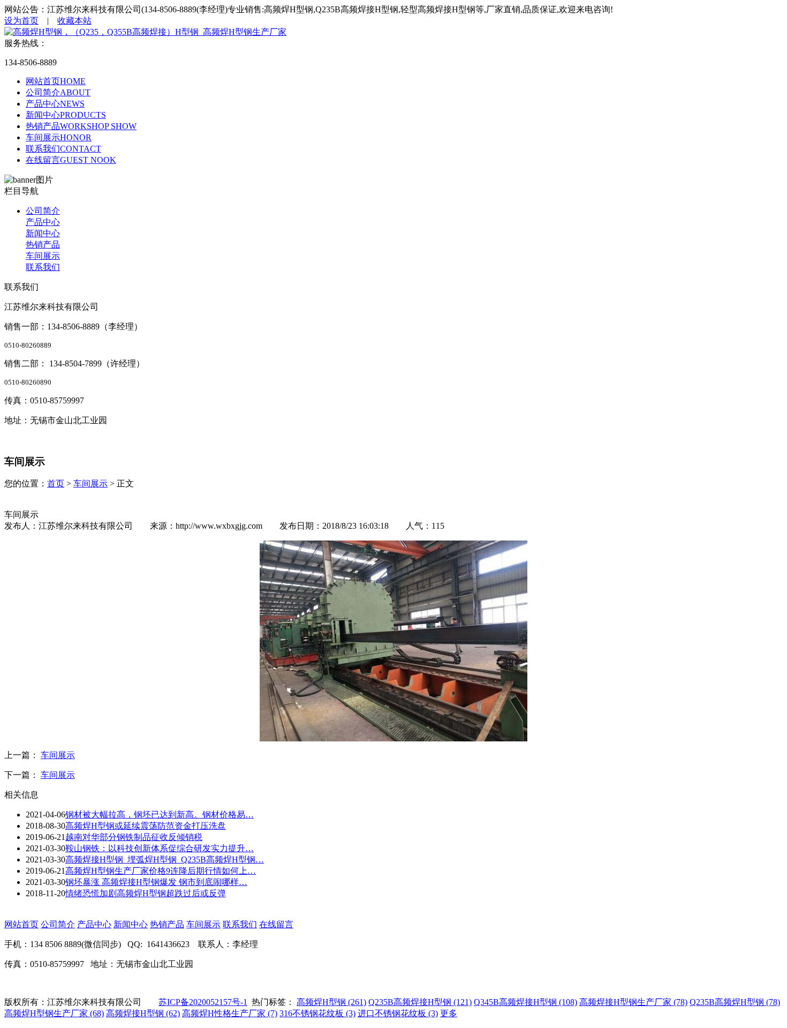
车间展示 (43, 255)
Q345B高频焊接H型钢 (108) (525, 1002)
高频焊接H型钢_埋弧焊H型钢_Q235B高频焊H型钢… (164, 859)
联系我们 (43, 267)
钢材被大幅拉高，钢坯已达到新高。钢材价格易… (159, 814)
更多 (448, 1013)
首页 (55, 483)
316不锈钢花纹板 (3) (317, 1013)
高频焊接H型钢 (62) (143, 1013)
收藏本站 (74, 20)
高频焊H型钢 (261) (331, 1002)
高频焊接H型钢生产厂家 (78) (633, 1002)
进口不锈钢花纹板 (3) (398, 1013)
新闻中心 (43, 233)
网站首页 (21, 924)
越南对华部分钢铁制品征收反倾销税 (133, 837)
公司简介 (43, 210)
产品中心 (43, 222)
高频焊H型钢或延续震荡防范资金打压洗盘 (145, 825)
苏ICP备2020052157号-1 (202, 1002)
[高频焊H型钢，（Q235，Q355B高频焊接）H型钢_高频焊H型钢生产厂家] (145, 31)
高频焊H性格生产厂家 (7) (229, 1013)
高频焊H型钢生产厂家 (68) (54, 1013)
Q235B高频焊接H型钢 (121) (420, 1002)
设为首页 (21, 20)
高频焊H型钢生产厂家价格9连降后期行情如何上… (160, 870)
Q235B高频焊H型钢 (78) (735, 1002)
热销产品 (43, 244)
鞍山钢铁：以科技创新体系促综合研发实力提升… (159, 848)
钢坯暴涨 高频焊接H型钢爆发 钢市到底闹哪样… (156, 882)
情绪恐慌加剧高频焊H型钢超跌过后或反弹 (145, 893)
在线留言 (276, 924)
